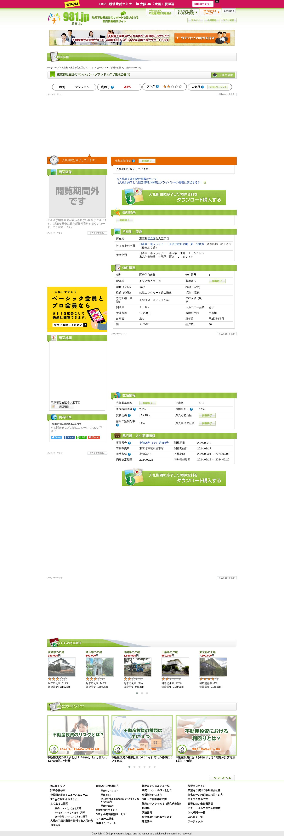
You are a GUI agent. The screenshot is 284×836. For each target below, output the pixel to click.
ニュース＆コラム (78, 794)
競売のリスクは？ (109, 790)
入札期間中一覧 (196, 812)
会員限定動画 (57, 794)
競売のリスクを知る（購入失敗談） (162, 803)
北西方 (200, 244)
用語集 (146, 808)
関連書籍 (147, 812)
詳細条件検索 (57, 790)
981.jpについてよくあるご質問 (70, 812)
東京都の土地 (207, 652)
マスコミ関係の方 (198, 799)
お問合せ (55, 825)
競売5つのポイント (107, 810)
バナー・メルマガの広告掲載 (204, 808)
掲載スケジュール (106, 823)
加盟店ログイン (196, 786)
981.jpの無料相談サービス (111, 814)
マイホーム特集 (105, 818)
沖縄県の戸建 (132, 652)
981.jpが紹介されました (64, 799)
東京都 (65, 67)
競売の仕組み (107, 805)
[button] (137, 693)
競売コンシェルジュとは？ (157, 790)
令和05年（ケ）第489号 (154, 442)
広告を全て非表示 (227, 94)
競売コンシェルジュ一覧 (156, 786)
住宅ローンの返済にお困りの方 (205, 794)
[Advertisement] (142, 123)
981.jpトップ (93, 18)
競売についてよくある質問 (68, 808)
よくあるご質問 (59, 803)
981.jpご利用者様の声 (154, 799)
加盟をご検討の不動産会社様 (204, 790)
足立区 (151, 238)
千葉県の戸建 (170, 652)
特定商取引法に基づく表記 (157, 817)
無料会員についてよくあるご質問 (71, 816)
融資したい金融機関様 (200, 803)
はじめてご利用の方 (107, 786)
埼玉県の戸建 (94, 652)
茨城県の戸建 (56, 652)
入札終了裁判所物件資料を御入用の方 (71, 820)
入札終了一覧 (195, 817)
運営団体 (147, 821)
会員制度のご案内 (152, 794)
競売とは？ (106, 794)
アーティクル (195, 821)
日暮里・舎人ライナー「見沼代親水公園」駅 (166, 244)
